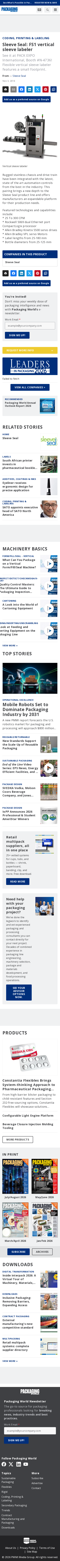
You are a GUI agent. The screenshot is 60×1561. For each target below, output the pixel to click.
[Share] (21, 89)
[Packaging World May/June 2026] (45, 1176)
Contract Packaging (15, 1316)
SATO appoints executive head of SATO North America (20, 511)
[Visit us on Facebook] (4, 1464)
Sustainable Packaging (17, 760)
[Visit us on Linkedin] (18, 1464)
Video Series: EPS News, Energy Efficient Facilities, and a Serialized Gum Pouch (20, 768)
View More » (10, 645)
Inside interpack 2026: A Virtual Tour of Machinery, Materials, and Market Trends (19, 1279)
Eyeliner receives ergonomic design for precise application (17, 486)
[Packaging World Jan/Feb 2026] (45, 1219)
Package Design (12, 784)
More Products (17, 1139)
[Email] (13, 89)
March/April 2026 (15, 1240)
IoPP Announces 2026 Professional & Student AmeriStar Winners (19, 815)
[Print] (5, 89)
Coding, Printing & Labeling (25, 38)
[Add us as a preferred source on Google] (53, 89)
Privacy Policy (27, 1548)
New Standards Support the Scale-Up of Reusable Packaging (20, 744)
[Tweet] (37, 89)
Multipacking (11, 1338)
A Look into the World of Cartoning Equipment (20, 606)
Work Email (12, 319)
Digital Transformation (18, 1271)
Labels (6, 456)
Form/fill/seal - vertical (18, 556)
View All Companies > (30, 387)
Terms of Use (47, 1548)
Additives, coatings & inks (19, 479)
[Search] (47, 9)
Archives (42, 1251)
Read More (17, 881)
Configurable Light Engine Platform (28, 1115)
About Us (10, 1548)
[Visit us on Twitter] (11, 1464)
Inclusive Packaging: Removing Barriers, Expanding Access (16, 1301)
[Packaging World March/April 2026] (15, 1219)
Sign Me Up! (17, 335)
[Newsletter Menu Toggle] (39, 9)
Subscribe (19, 1251)
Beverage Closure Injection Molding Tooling (27, 1126)
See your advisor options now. (19, 992)
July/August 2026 (15, 1197)
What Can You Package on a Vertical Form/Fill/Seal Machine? (19, 563)
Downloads (10, 1293)
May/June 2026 (44, 1197)
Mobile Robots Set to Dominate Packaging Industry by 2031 (25, 709)
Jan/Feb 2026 (45, 1240)
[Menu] (55, 9)
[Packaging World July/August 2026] (15, 1176)
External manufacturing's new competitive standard (17, 1323)
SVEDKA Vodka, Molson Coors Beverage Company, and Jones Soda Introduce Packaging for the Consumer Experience (18, 791)
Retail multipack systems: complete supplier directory (15, 1346)
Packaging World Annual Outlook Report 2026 (20, 404)
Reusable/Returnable (16, 737)
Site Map (32, 1551)
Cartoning (9, 600)
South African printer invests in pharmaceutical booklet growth (19, 464)
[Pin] (45, 89)
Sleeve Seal (19, 76)
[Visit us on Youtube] (25, 1464)
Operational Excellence (18, 699)
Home (5, 434)
